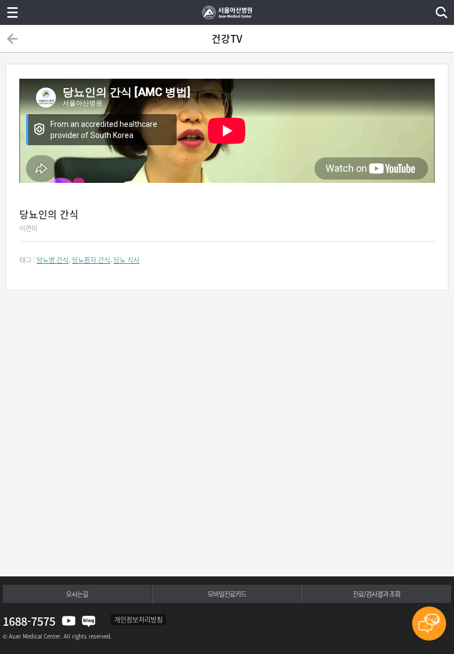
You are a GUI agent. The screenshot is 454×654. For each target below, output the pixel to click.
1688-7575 (29, 621)
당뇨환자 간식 (91, 260)
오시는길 (77, 594)
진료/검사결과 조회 (376, 594)
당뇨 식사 (127, 260)
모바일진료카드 (227, 594)
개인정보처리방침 (138, 620)
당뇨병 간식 (53, 260)
